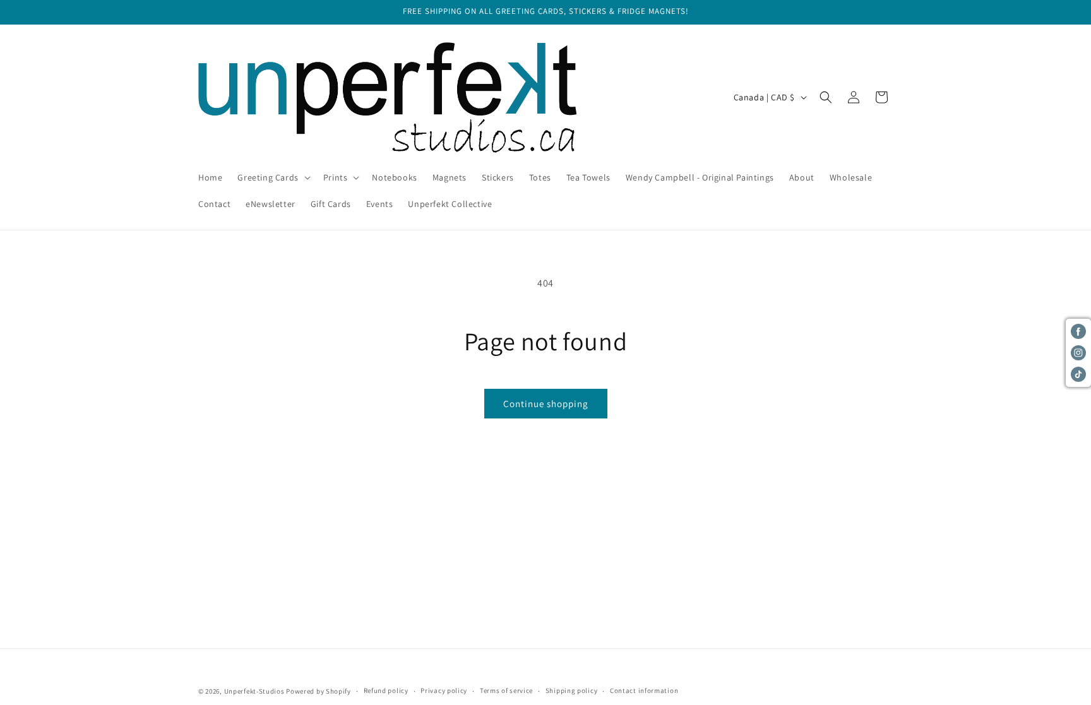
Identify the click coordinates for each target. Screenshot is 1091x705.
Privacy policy (443, 690)
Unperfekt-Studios (254, 691)
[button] (272, 177)
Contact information (644, 690)
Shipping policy (572, 690)
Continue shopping (545, 404)
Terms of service (506, 690)
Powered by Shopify (318, 691)
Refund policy (386, 690)
